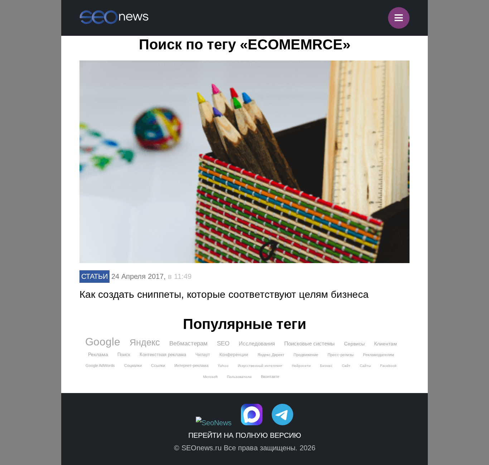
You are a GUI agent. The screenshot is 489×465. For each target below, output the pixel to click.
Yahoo (223, 366)
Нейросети (301, 366)
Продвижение (306, 355)
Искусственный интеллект (260, 366)
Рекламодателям (378, 355)
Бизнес (326, 366)
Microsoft (210, 377)
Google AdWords (100, 365)
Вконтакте (270, 376)
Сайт (346, 366)
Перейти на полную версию (244, 435)
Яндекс (145, 342)
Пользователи (239, 377)
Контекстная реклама (163, 354)
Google (102, 341)
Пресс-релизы (341, 355)
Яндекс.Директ (270, 355)
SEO (223, 343)
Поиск (123, 354)
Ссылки (158, 365)
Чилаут (202, 354)
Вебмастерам (188, 343)
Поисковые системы (309, 343)
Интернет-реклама (191, 365)
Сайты (365, 366)
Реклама (98, 354)
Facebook (388, 366)
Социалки (133, 365)
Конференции (233, 354)
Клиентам (385, 344)
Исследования (257, 343)
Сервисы (354, 344)
